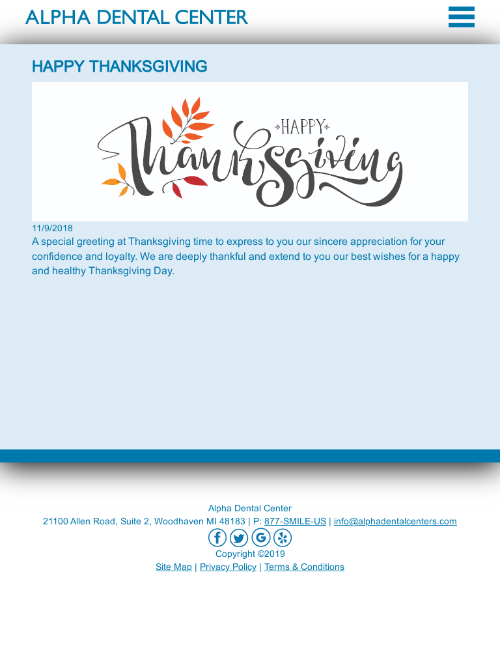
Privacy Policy (228, 566)
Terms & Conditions (304, 566)
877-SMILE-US (295, 521)
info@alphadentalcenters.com (395, 521)
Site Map (174, 566)
